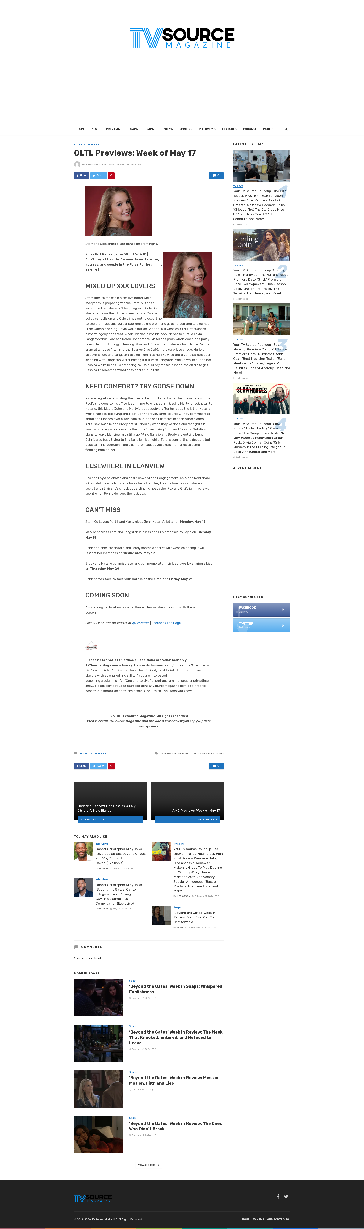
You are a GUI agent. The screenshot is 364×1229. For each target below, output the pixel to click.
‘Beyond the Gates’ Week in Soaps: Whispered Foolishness (175, 989)
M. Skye (104, 868)
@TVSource (140, 623)
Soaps (149, 129)
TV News (178, 843)
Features (229, 129)
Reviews (167, 129)
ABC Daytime (169, 753)
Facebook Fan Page (166, 623)
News (95, 129)
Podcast (250, 129)
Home (81, 129)
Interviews (207, 129)
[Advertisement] (182, 95)
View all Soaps (146, 1165)
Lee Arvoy (183, 896)
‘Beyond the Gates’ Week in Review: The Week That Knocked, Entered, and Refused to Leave (176, 1037)
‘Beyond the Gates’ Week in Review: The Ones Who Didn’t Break (175, 1126)
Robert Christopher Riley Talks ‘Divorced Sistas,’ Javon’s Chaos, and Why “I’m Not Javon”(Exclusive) (121, 856)
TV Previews (91, 144)
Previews (113, 129)
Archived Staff (96, 164)
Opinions (185, 129)
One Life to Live (187, 753)
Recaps (132, 129)
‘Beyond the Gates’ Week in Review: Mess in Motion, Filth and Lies (173, 1080)
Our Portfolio (278, 1219)
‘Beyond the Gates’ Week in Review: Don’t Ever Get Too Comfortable (194, 917)
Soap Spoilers (206, 753)
